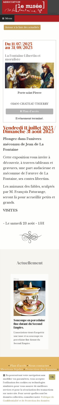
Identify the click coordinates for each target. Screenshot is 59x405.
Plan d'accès (30, 111)
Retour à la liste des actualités (22, 27)
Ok (52, 377)
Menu (8, 18)
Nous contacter (39, 365)
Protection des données (41, 369)
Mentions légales (12, 369)
